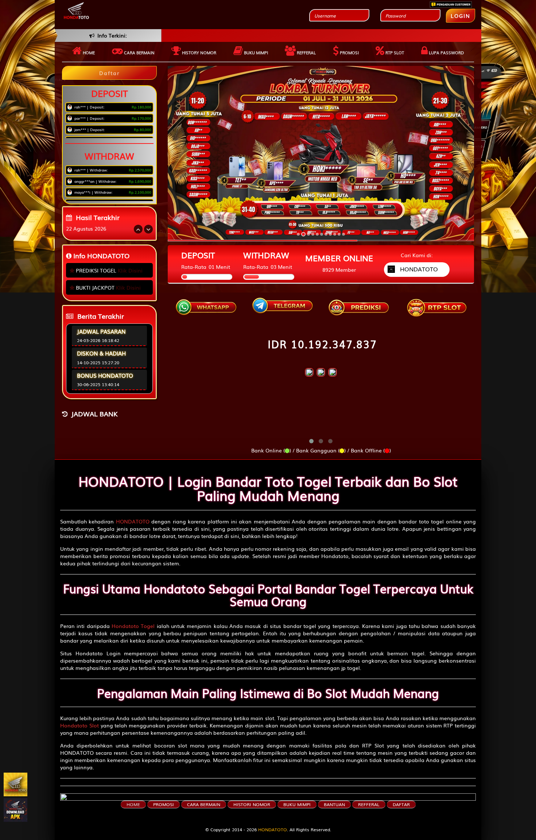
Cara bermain (139, 52)
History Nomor (198, 52)
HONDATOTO (132, 521)
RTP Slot (394, 52)
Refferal (306, 52)
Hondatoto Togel (133, 625)
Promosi (349, 52)
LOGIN (460, 15)
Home (88, 52)
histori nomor (251, 804)
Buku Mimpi (255, 52)
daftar (401, 804)
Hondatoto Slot (79, 725)
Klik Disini (130, 270)
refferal (369, 804)
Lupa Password (446, 52)
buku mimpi (297, 804)
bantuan (334, 804)
